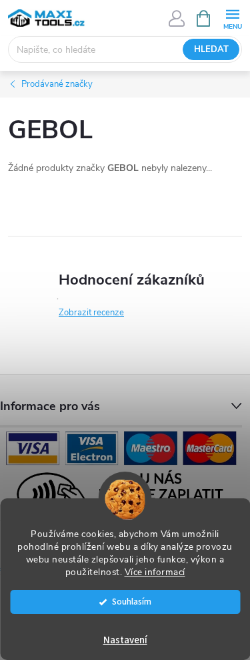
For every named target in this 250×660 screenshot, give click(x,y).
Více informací (155, 572)
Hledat (211, 49)
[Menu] (232, 17)
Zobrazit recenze (91, 313)
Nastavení (125, 640)
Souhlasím (131, 601)
